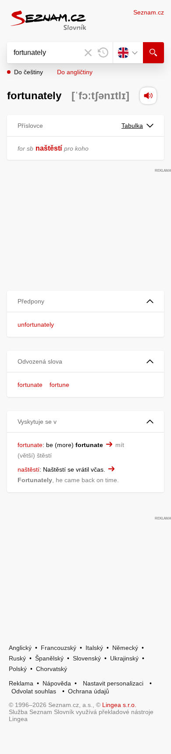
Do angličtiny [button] (75, 72)
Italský (94, 647)
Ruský (17, 658)
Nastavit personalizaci (113, 683)
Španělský (49, 658)
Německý (125, 647)
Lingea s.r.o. (119, 704)
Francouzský (58, 647)
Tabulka (132, 125)
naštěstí (49, 148)
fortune (59, 384)
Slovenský (87, 658)
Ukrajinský (124, 658)
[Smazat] (88, 52)
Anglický (20, 647)
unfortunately (36, 324)
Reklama (21, 683)
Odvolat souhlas (33, 691)
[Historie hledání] (103, 52)
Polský (18, 668)
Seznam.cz (148, 12)
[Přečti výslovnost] (148, 96)
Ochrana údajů (88, 691)
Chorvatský (51, 668)
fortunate (30, 384)
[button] (85, 301)
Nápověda (57, 683)
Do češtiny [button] (28, 72)
